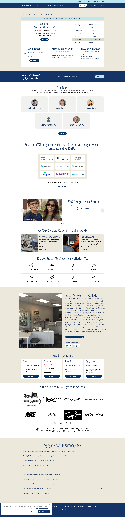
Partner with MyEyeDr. (98, 1)
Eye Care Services (87, 54)
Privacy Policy (55, 502)
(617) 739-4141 (68, 367)
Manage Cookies (31, 511)
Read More (42, 244)
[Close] (49, 504)
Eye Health (40, 5)
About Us (63, 5)
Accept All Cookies (44, 511)
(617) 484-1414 (47, 367)
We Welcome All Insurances (90, 51)
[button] (62, 446)
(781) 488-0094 (90, 368)
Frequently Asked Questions (90, 58)
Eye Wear (48, 5)
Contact (48, 502)
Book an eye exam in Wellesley (75, 332)
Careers (88, 1)
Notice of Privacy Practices (68, 502)
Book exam (45, 39)
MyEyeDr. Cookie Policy (42, 508)
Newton (25, 356)
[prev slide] (22, 208)
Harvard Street (69, 356)
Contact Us (80, 1)
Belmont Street (48, 356)
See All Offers (83, 214)
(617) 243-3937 (26, 367)
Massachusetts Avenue (90, 357)
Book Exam (83, 5)
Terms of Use (81, 502)
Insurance (56, 5)
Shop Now (99, 76)
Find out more (62, 186)
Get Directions (34, 60)
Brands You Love (87, 56)
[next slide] (102, 208)
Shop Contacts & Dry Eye (97, 5)
